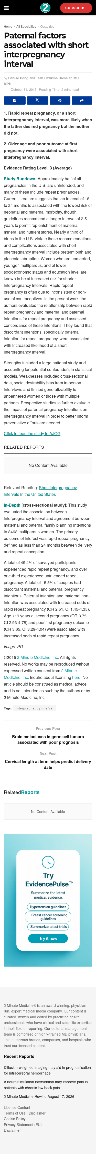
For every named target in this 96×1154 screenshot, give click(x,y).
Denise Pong (18, 77)
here (76, 677)
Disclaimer (12, 1130)
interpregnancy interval (35, 708)
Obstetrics (47, 26)
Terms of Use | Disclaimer (25, 1113)
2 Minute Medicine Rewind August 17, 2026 (39, 1096)
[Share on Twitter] (38, 100)
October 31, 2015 (23, 89)
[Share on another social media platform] (82, 100)
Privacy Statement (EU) (23, 1124)
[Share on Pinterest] (60, 100)
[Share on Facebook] (15, 100)
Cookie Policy (15, 1118)
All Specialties (26, 26)
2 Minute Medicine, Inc (37, 657)
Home (8, 26)
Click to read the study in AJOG (32, 433)
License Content (17, 1107)
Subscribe (76, 7)
